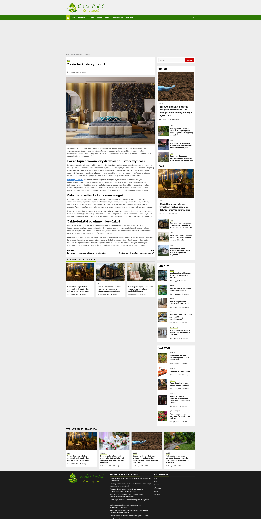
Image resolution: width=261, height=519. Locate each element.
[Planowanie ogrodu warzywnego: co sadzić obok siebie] (162, 358)
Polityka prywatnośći (114, 18)
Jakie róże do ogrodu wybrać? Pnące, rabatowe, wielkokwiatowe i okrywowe (181, 158)
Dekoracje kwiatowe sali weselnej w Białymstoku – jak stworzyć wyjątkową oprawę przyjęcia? (112, 459)
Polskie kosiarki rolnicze (180, 371)
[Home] (68, 18)
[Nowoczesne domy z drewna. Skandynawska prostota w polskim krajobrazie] (163, 250)
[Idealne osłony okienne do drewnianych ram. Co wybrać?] (162, 275)
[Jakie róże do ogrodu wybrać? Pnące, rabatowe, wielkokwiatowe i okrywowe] (163, 157)
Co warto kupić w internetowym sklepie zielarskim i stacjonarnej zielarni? (180, 399)
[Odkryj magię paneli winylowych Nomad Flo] (162, 303)
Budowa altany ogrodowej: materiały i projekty (181, 289)
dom (73, 18)
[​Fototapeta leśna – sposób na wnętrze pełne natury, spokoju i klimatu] (141, 272)
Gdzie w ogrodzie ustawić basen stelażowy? (136, 251)
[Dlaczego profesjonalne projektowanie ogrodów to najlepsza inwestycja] (163, 144)
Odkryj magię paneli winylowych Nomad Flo (179, 303)
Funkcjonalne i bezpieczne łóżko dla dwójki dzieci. (86, 251)
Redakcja (83, 72)
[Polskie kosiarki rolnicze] (162, 372)
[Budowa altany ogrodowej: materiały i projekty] (162, 290)
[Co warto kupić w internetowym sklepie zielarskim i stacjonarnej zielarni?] (162, 400)
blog (155, 478)
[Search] (193, 18)
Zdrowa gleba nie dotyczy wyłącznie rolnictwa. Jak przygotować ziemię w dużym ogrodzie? (175, 111)
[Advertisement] (130, 35)
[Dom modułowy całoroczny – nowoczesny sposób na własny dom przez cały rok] (110, 272)
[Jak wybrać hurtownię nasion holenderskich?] (162, 384)
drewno (91, 18)
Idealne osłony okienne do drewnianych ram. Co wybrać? (180, 275)
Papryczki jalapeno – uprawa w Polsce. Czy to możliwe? (180, 416)
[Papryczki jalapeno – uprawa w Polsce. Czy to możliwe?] (162, 416)
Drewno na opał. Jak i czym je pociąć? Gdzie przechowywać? (181, 317)
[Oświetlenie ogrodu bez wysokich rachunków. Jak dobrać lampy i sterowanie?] (80, 272)
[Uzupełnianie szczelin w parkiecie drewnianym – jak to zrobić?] (162, 332)
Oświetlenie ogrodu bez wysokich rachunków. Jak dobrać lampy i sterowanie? (78, 289)
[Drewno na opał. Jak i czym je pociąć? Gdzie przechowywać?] (162, 317)
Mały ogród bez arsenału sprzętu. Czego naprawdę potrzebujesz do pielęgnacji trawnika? (181, 132)
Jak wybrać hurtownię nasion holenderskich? (179, 384)
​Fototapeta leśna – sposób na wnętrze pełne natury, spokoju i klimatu (140, 289)
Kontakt (129, 18)
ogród (99, 18)
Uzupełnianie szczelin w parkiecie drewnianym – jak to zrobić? (181, 332)
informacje (103, 453)
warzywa (81, 18)
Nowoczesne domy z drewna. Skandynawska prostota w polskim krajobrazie (180, 251)
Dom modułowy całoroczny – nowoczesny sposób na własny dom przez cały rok (110, 289)
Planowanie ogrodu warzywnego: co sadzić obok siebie (179, 357)
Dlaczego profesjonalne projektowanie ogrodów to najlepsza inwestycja (181, 145)
